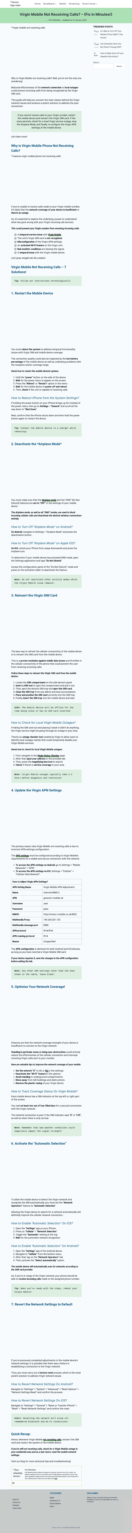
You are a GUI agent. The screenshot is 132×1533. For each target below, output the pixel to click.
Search (96, 62)
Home (37, 4)
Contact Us (16, 1502)
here (55, 1478)
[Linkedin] (13, 1483)
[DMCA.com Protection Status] (103, 1511)
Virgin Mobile (54, 234)
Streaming (74, 4)
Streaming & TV (55, 1500)
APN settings (22, 855)
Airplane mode (49, 500)
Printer (52, 1506)
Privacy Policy (17, 1508)
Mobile (62, 4)
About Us (16, 1499)
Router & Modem (55, 1503)
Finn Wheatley (54, 20)
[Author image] (46, 20)
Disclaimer (16, 1505)
